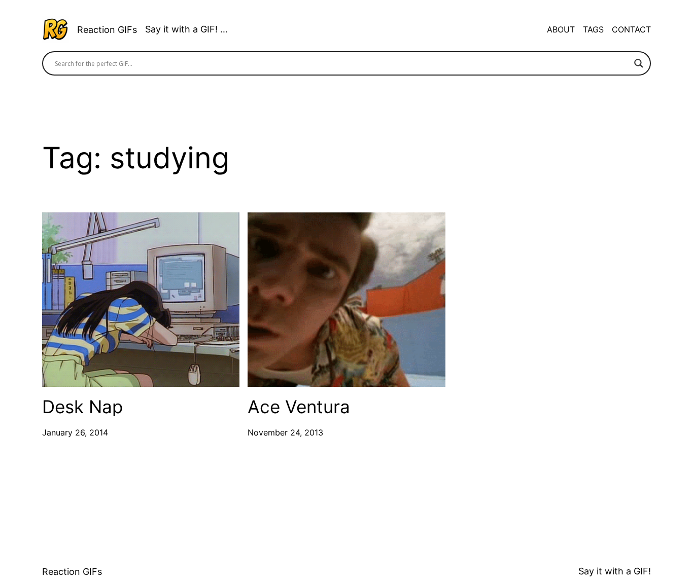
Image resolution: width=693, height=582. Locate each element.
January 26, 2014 (75, 432)
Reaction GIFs (107, 29)
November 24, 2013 (285, 432)
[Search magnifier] (639, 63)
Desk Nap (82, 407)
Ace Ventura (299, 407)
